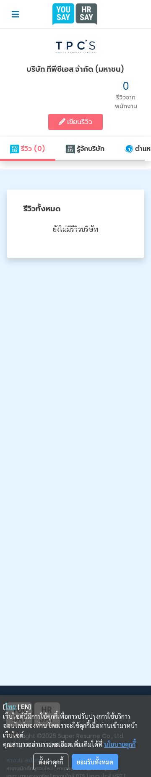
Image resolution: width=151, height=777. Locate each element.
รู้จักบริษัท (89, 148)
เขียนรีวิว (78, 122)
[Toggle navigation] (15, 14)
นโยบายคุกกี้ (119, 744)
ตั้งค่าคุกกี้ (51, 762)
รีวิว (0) (32, 148)
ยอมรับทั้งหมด (95, 762)
